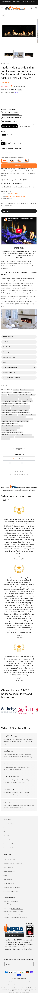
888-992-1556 (15, 193)
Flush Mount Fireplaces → (25, 399)
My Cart (6, 831)
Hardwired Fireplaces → (7, 403)
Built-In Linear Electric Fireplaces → (21, 392)
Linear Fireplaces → (25, 405)
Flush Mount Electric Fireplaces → (10, 399)
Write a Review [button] (19, 454)
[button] (2, 8)
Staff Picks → (5, 421)
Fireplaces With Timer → (15, 396)
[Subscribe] (31, 964)
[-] (4, 161)
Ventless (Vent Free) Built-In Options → (19, 421)
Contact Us (7, 840)
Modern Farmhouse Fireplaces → (9, 410)
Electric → (4, 394)
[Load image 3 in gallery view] (29, 54)
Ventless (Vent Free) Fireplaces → (10, 423)
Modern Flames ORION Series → (9, 414)
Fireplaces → (5, 396)
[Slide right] (36, 55)
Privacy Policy (8, 879)
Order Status (7, 835)
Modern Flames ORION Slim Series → (26, 414)
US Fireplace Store (21, 978)
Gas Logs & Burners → (28, 401)
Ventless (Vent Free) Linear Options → (11, 428)
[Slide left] (2, 55)
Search (6, 827)
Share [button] (5, 385)
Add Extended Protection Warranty (12, 157)
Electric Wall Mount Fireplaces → (27, 394)
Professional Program (10, 823)
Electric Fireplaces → (13, 394)
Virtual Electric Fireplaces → (8, 434)
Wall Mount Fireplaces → (8, 436)
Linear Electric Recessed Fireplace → (10, 405)
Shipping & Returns (9, 871)
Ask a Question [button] (19, 459)
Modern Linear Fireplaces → (8, 416)
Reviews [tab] (6, 463)
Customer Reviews (9, 859)
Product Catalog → (21, 416)
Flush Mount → (26, 396)
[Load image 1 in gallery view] (9, 54)
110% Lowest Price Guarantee (13, 863)
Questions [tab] (17, 463)
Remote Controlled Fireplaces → (25, 419)
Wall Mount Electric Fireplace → (24, 434)
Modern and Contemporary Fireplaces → (20, 408)
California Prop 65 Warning (12, 887)
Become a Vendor (9, 848)
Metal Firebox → (6, 408)
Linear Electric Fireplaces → (21, 403)
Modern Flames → (6, 412)
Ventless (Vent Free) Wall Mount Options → (12, 432)
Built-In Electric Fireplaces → (27, 389)
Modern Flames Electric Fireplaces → (20, 412)
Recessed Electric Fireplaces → (9, 419)
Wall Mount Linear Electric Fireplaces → (24, 436)
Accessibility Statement (11, 891)
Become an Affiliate (9, 844)
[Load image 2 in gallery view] (19, 54)
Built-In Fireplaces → (7, 392)
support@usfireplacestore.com (16, 196)
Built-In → (16, 389)
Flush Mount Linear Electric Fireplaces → (11, 401)
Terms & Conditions (10, 883)
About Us (6, 875)
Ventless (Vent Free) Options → (9, 430)
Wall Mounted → (6, 439)
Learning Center (8, 867)
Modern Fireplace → (23, 410)
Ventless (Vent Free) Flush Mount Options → (12, 425)
